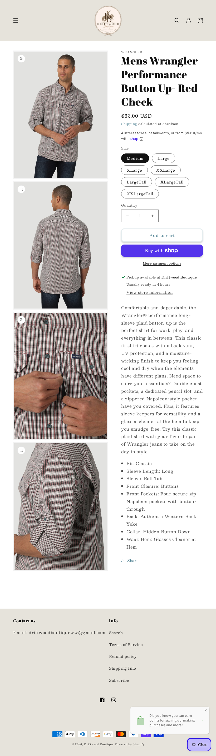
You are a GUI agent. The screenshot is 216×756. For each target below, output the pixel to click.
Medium (135, 158)
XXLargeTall (140, 194)
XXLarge (165, 170)
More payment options (162, 263)
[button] (16, 20)
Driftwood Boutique (99, 744)
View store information (149, 292)
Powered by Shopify (130, 744)
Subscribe (119, 680)
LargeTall (136, 182)
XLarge (134, 170)
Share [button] (133, 560)
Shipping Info (122, 668)
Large (164, 158)
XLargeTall (172, 182)
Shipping (129, 123)
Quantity (129, 205)
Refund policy (123, 656)
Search (116, 632)
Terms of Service (126, 644)
